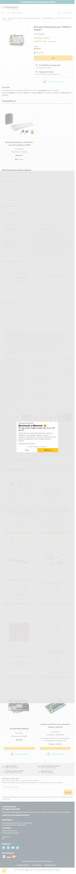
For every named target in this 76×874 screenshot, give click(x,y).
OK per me (47, 450)
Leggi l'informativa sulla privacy (27, 443)
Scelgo (27, 450)
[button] (4, 870)
